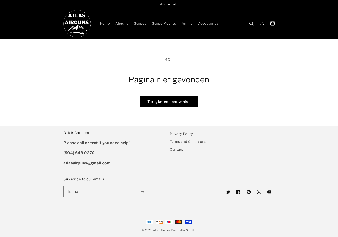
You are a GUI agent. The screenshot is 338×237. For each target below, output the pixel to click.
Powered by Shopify (183, 230)
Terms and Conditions (188, 142)
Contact (176, 149)
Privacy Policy (181, 134)
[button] (251, 23)
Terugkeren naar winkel (168, 102)
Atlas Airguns (162, 230)
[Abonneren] (142, 191)
